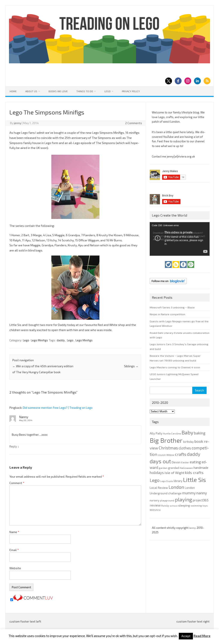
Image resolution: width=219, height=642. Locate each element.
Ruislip (165, 505)
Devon (176, 462)
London (176, 487)
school (174, 505)
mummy (189, 493)
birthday (188, 441)
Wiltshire (155, 509)
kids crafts (194, 472)
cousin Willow (166, 454)
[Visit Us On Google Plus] (190, 269)
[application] (180, 239)
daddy (61, 340)
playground (167, 500)
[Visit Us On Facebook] (183, 269)
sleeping (184, 505)
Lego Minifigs (39, 340)
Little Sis (194, 479)
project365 (201, 500)
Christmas (168, 447)
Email (14, 550)
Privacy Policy (131, 91)
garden (163, 467)
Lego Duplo (166, 481)
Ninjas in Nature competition (167, 314)
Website (15, 568)
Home (13, 91)
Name (14, 532)
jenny (17, 123)
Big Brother (166, 440)
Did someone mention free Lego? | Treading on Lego (58, 407)
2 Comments (133, 123)
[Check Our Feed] (176, 269)
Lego (107, 91)
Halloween (186, 467)
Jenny (193, 527)
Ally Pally (156, 433)
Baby (187, 432)
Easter (185, 462)
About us (31, 91)
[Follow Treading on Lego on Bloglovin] (168, 285)
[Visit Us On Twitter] (168, 269)
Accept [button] (185, 636)
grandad (173, 468)
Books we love (58, 91)
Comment (16, 483)
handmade (201, 468)
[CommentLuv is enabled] (33, 600)
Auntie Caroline (172, 433)
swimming (196, 505)
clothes (185, 448)
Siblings (131, 366)
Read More (202, 636)
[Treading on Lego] (109, 62)
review (155, 505)
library (178, 481)
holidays (157, 472)
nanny (201, 492)
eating (195, 461)
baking (199, 433)
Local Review (159, 487)
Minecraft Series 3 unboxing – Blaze (172, 307)
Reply (13, 446)
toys (205, 505)
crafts (180, 454)
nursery (154, 500)
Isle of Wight (174, 473)
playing (183, 499)
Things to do (84, 91)
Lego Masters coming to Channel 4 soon (175, 367)
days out (160, 461)
